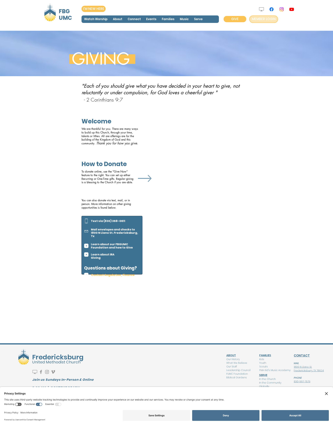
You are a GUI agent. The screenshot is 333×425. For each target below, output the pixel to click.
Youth (262, 363)
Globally (264, 386)
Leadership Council (238, 370)
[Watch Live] (261, 9)
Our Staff (231, 366)
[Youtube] (291, 9)
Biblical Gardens (236, 377)
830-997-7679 (302, 381)
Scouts (263, 366)
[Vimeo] (53, 371)
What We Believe (236, 363)
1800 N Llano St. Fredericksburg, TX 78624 (309, 368)
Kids (261, 359)
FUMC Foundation (237, 374)
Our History (233, 359)
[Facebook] (271, 9)
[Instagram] (281, 9)
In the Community (270, 382)
